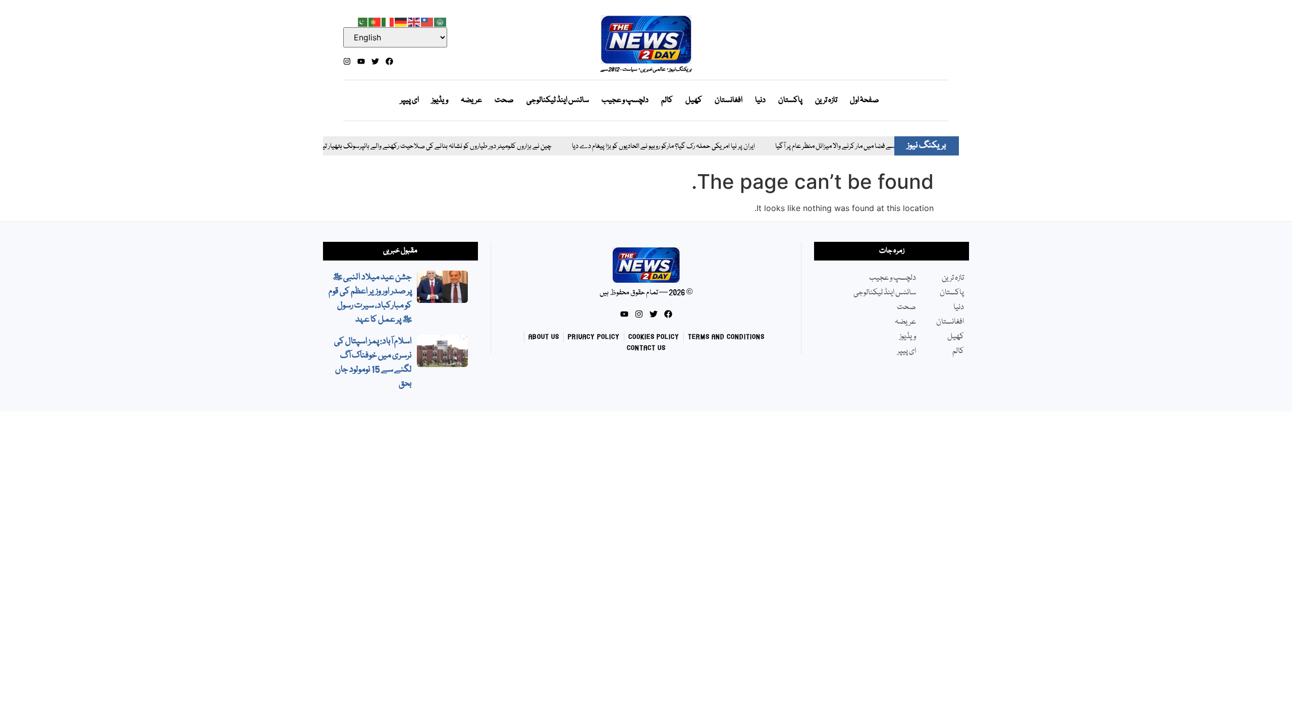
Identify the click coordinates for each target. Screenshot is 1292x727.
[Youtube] (361, 61)
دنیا (760, 100)
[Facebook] (389, 61)
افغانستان (728, 100)
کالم (667, 100)
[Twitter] (375, 61)
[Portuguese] (375, 21)
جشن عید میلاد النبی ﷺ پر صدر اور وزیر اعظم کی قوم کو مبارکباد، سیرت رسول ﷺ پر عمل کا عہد (370, 299)
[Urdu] (361, 21)
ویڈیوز (440, 100)
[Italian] (388, 21)
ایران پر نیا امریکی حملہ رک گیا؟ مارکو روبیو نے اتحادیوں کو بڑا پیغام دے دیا (645, 146)
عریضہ (471, 100)
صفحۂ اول (864, 100)
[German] (401, 21)
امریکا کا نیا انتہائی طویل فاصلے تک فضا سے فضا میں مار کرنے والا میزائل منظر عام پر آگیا (869, 146)
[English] (414, 21)
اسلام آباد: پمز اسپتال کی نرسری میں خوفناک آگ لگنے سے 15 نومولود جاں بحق (373, 363)
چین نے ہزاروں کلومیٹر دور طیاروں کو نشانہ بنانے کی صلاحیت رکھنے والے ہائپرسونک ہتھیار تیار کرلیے (409, 146)
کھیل (693, 100)
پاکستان (790, 100)
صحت (504, 100)
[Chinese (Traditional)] (427, 21)
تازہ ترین (826, 100)
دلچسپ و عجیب (625, 100)
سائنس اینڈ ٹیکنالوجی (557, 100)
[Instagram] (347, 61)
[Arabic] (440, 21)
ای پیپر (409, 100)
